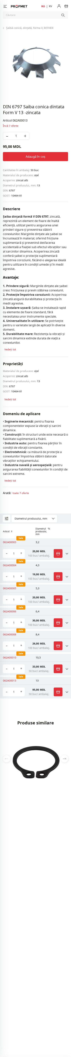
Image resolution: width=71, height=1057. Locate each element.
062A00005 (9, 588)
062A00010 (9, 657)
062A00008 (9, 634)
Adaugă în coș (35, 157)
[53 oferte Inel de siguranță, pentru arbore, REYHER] (35, 758)
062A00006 (9, 611)
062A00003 (9, 542)
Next (64, 758)
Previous (6, 758)
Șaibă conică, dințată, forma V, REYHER (29, 28)
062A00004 (9, 565)
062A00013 (9, 680)
